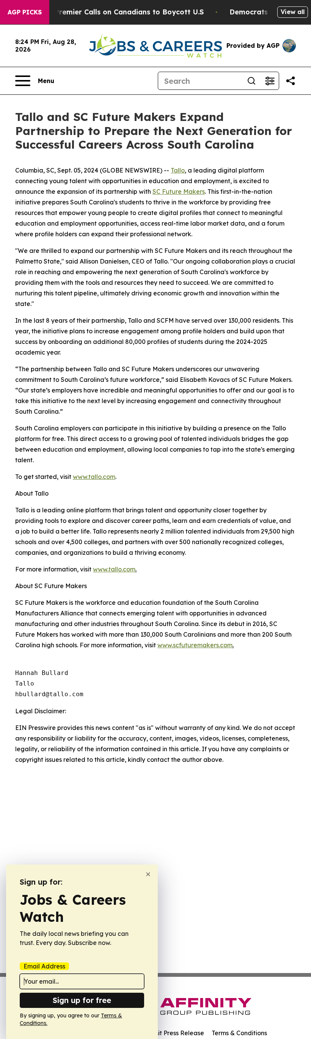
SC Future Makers (178, 191)
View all (293, 12)
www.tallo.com (94, 476)
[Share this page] (290, 80)
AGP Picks (25, 12)
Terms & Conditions (239, 1033)
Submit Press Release (172, 1033)
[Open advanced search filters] (270, 80)
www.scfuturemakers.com (194, 645)
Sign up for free (82, 1000)
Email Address (44, 966)
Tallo (178, 170)
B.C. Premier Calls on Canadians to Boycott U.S (122, 12)
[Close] (148, 874)
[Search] (251, 80)
